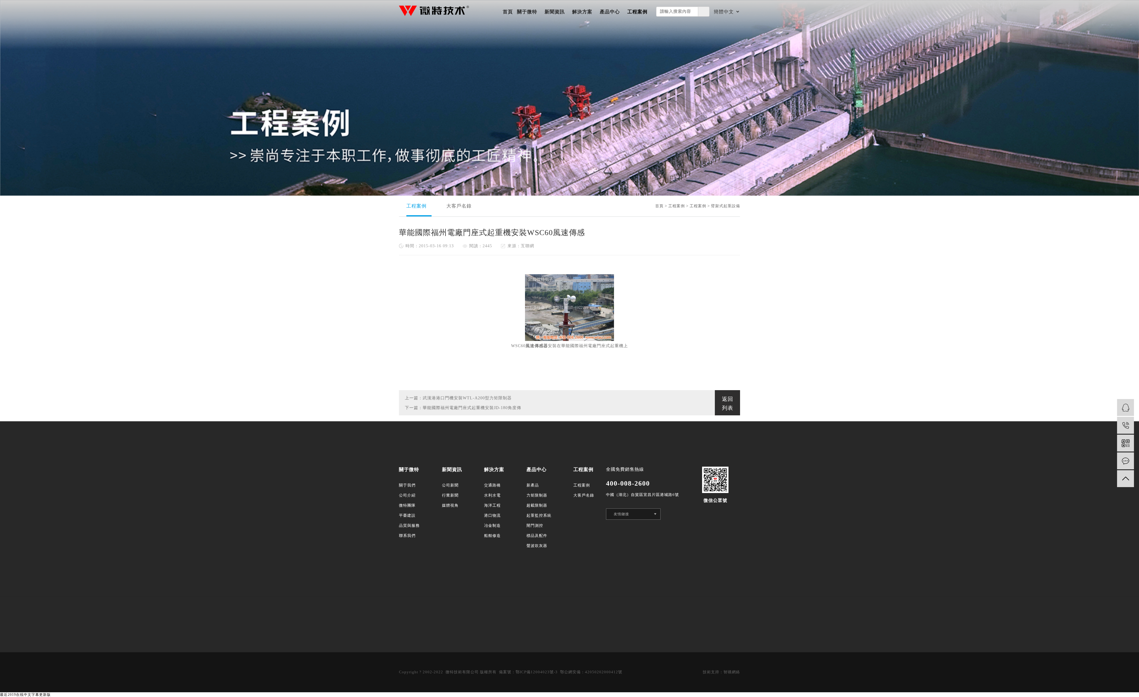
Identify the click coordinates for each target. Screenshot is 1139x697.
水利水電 (492, 495)
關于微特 (527, 11)
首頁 (508, 11)
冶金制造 (492, 525)
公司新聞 (450, 485)
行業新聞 (450, 495)
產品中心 (610, 11)
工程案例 (637, 11)
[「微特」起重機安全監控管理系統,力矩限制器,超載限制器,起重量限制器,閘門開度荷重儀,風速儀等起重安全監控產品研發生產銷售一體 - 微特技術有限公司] (434, 11)
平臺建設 (407, 515)
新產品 (532, 485)
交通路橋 (492, 485)
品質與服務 (409, 525)
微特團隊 (407, 505)
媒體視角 (450, 505)
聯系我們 (407, 535)
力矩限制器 (536, 495)
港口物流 (492, 515)
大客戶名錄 (459, 205)
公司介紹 (407, 495)
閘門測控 (534, 525)
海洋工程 (492, 505)
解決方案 (582, 11)
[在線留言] (1125, 460)
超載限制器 (536, 505)
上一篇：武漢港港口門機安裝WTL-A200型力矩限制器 (458, 398)
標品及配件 (536, 535)
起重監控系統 (538, 515)
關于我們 (407, 485)
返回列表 (727, 403)
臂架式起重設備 (725, 206)
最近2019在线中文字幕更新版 (25, 695)
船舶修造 (492, 535)
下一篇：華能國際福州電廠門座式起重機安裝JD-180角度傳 (463, 408)
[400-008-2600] (1125, 425)
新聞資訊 (555, 11)
